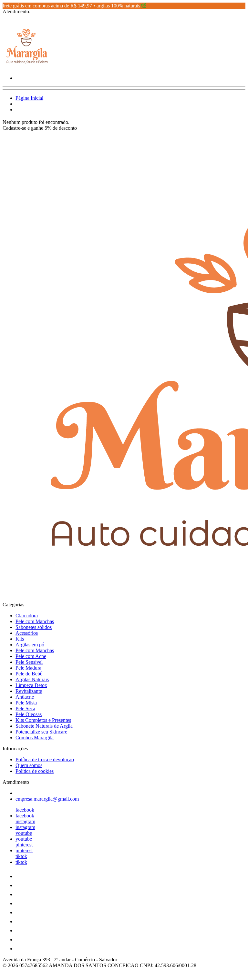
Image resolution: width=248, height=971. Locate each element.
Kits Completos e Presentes (43, 720)
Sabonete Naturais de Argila (44, 726)
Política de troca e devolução (45, 759)
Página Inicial (29, 98)
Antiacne (25, 697)
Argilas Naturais (32, 679)
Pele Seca (25, 708)
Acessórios (27, 633)
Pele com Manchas (35, 621)
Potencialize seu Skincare (41, 731)
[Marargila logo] (27, 67)
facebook (25, 810)
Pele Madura (28, 668)
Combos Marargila (35, 737)
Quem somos (29, 765)
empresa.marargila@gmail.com (47, 799)
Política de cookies (35, 771)
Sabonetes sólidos (34, 627)
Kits (20, 639)
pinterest (24, 844)
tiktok (21, 856)
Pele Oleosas (29, 714)
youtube (24, 833)
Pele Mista (26, 702)
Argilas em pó (30, 644)
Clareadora (27, 615)
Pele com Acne (31, 656)
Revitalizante (29, 691)
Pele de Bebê (29, 673)
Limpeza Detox (31, 685)
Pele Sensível (29, 662)
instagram (25, 821)
